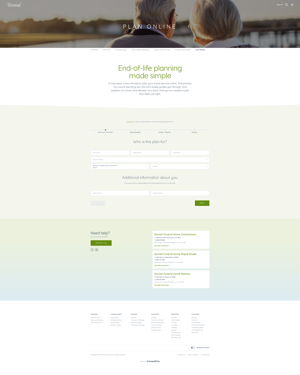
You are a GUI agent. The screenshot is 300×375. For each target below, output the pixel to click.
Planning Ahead (175, 332)
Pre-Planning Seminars (198, 325)
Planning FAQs (196, 322)
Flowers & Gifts (116, 314)
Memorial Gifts (115, 322)
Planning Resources (197, 330)
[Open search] (286, 4)
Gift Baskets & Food (116, 320)
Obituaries (94, 314)
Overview (133, 317)
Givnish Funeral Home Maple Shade (175, 254)
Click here (130, 122)
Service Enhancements (157, 322)
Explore (161, 246)
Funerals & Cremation (157, 320)
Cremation (174, 325)
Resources (175, 314)
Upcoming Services (96, 322)
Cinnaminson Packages (138, 320)
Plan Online (195, 332)
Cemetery (174, 327)
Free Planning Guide (197, 327)
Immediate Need (156, 330)
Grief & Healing (175, 335)
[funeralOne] (154, 361)
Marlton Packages (136, 322)
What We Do (155, 314)
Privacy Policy (205, 354)
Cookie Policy (181, 354)
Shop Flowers (115, 317)
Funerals (173, 322)
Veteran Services (156, 327)
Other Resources (176, 337)
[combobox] (150, 159)
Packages (134, 314)
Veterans (174, 330)
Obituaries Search (96, 317)
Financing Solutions (156, 325)
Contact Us (101, 243)
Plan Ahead (195, 314)
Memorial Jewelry (116, 325)
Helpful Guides (175, 320)
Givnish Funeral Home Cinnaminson (175, 234)
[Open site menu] (292, 4)
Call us (279, 5)
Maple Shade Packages (138, 325)
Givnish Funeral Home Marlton (172, 273)
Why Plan (194, 320)
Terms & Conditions (193, 354)
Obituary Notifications (97, 320)
